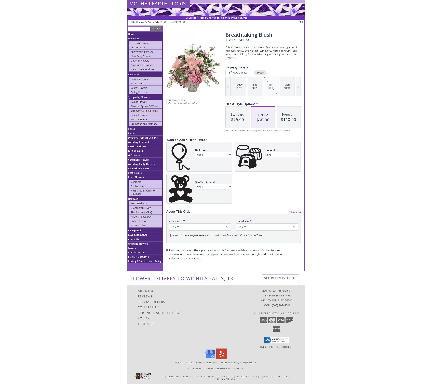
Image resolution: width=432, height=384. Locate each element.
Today (260, 72)
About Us (133, 239)
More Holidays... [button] (139, 225)
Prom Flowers (136, 177)
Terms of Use (226, 378)
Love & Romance (137, 234)
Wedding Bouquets (139, 142)
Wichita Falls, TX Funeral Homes (196, 362)
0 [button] (302, 22)
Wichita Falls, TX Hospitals (239, 362)
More (230, 58)
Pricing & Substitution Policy (144, 261)
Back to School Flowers (144, 69)
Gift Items (134, 155)
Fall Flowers (137, 83)
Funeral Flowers (139, 115)
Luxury (132, 248)
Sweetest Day (138, 221)
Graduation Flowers (141, 65)
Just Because (138, 47)
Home (131, 34)
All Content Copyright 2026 (182, 376)
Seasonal (133, 74)
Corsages (136, 181)
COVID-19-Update (138, 256)
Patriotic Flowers (138, 146)
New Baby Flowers (141, 56)
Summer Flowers (140, 79)
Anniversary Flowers (142, 51)
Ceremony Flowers (139, 159)
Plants (132, 133)
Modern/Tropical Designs (143, 137)
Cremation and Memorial (144, 123)
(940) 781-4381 (180, 22)
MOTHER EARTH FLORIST (159, 3)
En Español (134, 230)
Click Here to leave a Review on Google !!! (216, 368)
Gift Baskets (135, 150)
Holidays (133, 198)
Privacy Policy (246, 376)
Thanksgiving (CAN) (141, 212)
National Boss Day (141, 216)
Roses (131, 128)
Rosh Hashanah (139, 203)
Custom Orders (137, 252)
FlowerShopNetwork (218, 376)
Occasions (134, 38)
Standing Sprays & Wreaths (145, 106)
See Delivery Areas (280, 278)
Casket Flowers (139, 101)
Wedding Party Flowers (141, 164)
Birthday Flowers (140, 43)
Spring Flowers (139, 92)
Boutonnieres (138, 186)
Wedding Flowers (138, 243)
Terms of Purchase (274, 376)
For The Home (139, 119)
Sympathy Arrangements (144, 110)
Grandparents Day (141, 207)
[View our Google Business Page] (210, 358)
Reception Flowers (138, 168)
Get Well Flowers (140, 60)
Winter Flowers (139, 87)
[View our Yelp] (221, 358)
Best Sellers (135, 172)
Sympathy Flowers (139, 97)
